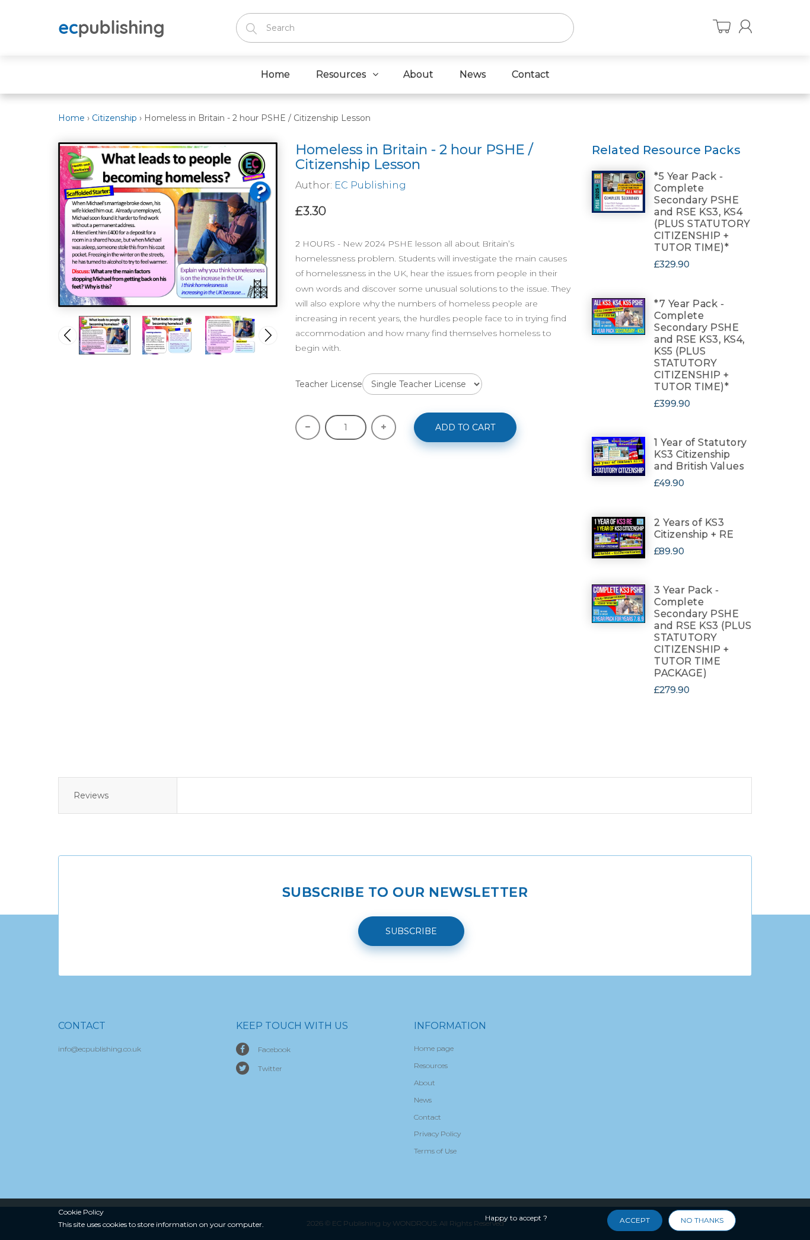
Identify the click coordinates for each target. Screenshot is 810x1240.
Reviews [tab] (91, 795)
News (423, 1099)
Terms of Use (435, 1150)
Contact (427, 1117)
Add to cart (465, 427)
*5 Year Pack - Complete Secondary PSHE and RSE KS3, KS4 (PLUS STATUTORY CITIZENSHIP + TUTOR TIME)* (702, 212)
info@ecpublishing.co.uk (99, 1048)
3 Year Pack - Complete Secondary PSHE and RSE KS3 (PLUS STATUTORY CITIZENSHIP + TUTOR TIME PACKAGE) (703, 631)
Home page (434, 1048)
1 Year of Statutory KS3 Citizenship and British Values (700, 454)
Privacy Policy (437, 1133)
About (424, 1082)
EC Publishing (370, 185)
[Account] (745, 26)
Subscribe (411, 931)
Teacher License (328, 384)
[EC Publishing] (111, 27)
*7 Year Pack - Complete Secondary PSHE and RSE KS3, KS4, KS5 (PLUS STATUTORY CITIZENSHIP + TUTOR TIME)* (699, 345)
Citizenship (114, 118)
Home (71, 118)
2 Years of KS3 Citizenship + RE (694, 528)
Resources (431, 1065)
